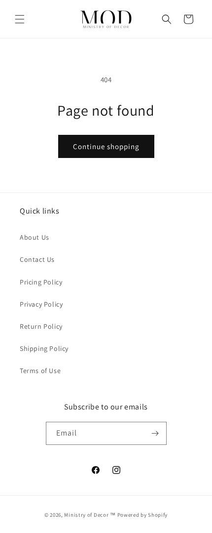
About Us (34, 237)
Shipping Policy (44, 348)
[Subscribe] (155, 433)
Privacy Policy (41, 304)
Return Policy (41, 326)
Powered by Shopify (142, 514)
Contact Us (37, 259)
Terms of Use (40, 370)
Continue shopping (106, 146)
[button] (20, 19)
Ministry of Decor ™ (89, 514)
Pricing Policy (41, 282)
